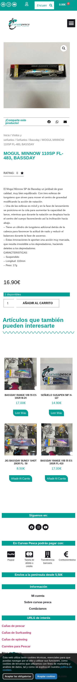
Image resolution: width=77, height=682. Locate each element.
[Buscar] (50, 5)
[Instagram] (8, 4)
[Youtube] (14, 4)
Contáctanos (38, 608)
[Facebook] (3, 4)
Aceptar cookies (46, 676)
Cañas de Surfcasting (16, 632)
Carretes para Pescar (16, 646)
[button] (71, 23)
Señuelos (21, 139)
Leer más (20, 412)
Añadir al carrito (38, 303)
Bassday (34, 139)
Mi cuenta (37, 595)
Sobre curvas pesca (37, 602)
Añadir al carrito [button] (20, 478)
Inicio (7, 135)
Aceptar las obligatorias (18, 676)
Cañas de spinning (14, 639)
